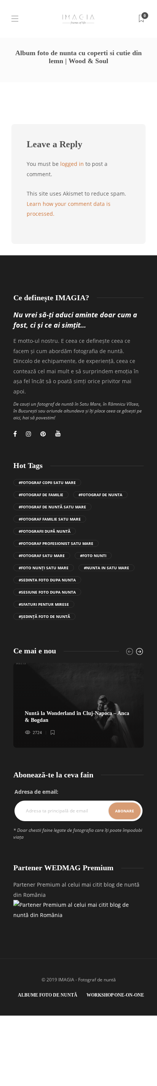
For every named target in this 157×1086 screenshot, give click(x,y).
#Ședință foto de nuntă (44, 616)
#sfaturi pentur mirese (44, 604)
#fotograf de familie (41, 494)
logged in (72, 163)
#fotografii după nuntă (44, 531)
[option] (78, 705)
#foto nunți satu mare (44, 567)
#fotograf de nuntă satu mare (52, 507)
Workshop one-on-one (115, 995)
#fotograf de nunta (100, 494)
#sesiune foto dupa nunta (47, 592)
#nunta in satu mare (106, 567)
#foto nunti (93, 555)
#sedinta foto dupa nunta (47, 580)
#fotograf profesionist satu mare (56, 543)
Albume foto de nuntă (47, 995)
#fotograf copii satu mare (47, 482)
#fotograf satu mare (42, 555)
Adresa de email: (36, 791)
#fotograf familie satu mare (50, 519)
